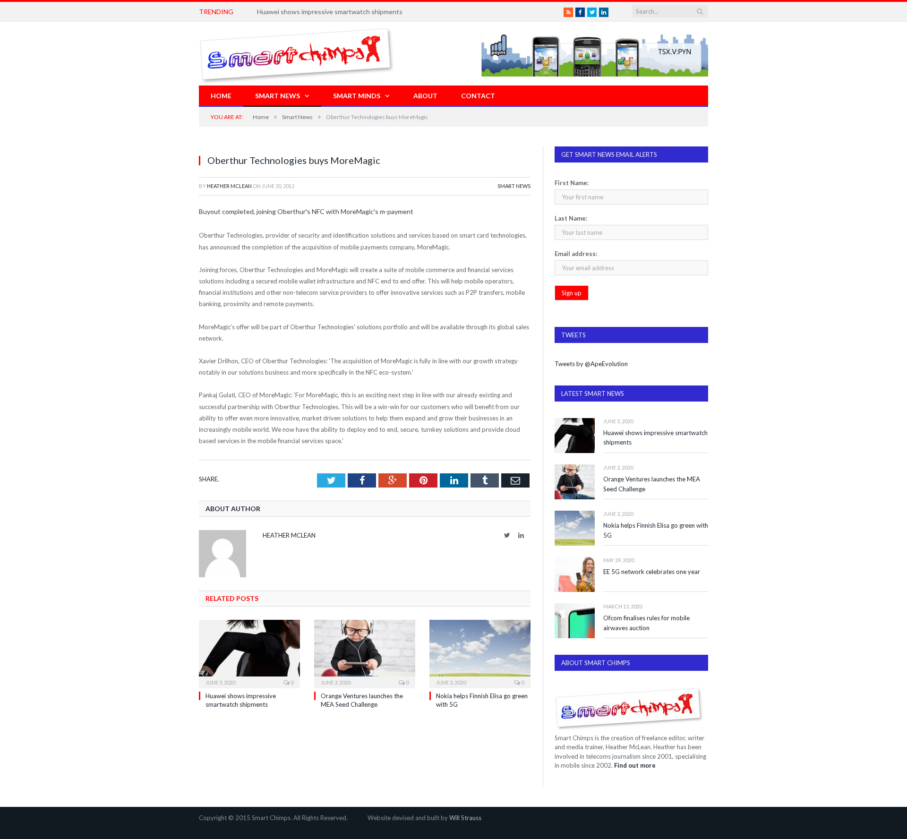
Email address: (576, 253)
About (425, 96)
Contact (478, 96)
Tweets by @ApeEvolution (591, 364)
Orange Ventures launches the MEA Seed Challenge (651, 484)
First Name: (572, 183)
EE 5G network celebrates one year (651, 571)
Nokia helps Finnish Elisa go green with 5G (655, 530)
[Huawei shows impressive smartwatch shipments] (249, 653)
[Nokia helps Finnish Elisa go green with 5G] (480, 653)
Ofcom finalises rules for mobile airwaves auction (646, 623)
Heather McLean (229, 186)
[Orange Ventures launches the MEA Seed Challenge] (364, 653)
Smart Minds (356, 96)
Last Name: (571, 218)
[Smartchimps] (296, 53)
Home (221, 96)
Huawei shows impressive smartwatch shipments (329, 12)
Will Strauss (465, 818)
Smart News (277, 96)
